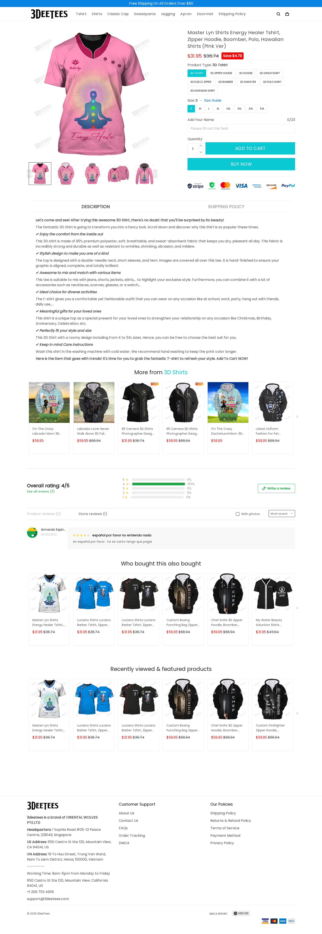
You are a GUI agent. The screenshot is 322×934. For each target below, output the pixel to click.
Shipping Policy (232, 14)
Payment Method (225, 835)
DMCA (124, 842)
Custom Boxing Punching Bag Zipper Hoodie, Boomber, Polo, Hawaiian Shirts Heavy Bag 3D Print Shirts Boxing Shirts (182, 623)
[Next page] (155, 173)
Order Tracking (132, 835)
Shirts (97, 14)
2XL (228, 108)
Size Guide (212, 100)
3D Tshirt (220, 64)
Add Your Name (201, 119)
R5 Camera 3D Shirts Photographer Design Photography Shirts (138, 431)
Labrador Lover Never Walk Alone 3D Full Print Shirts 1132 (93, 431)
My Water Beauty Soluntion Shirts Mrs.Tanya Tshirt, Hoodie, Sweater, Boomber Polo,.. (269, 623)
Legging (168, 14)
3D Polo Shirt (272, 82)
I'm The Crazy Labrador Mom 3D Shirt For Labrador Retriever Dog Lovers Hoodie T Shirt (48, 431)
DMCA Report (218, 914)
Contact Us (128, 820)
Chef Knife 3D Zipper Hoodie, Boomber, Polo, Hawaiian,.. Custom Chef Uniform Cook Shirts (226, 623)
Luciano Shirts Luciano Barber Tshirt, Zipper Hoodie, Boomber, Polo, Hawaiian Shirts (139, 623)
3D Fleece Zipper (200, 82)
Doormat (205, 14)
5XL (262, 108)
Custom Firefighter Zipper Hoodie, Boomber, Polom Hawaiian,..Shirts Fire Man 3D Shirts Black (271, 728)
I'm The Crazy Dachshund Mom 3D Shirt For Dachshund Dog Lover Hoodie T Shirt (226, 431)
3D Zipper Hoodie (221, 73)
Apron (186, 14)
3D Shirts (176, 372)
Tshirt (81, 14)
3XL (239, 108)
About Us (126, 813)
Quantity (195, 139)
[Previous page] (29, 173)
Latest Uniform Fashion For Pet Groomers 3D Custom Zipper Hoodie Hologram (272, 431)
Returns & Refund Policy (230, 820)
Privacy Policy (222, 842)
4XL (251, 108)
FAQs (123, 828)
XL (218, 108)
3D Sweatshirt (270, 73)
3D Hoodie (246, 73)
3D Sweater (248, 82)
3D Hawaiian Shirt (202, 90)
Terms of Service (224, 828)
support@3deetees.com (48, 898)
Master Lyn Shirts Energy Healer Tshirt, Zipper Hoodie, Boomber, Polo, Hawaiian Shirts (47, 623)
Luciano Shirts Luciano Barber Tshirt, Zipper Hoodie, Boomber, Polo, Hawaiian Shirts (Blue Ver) (94, 623)
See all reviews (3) (41, 491)
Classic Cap (118, 14)
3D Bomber (225, 82)
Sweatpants (145, 14)
